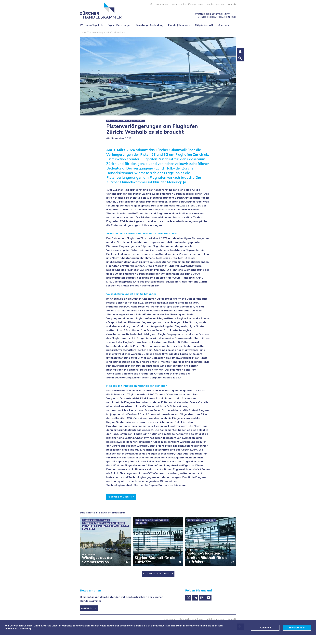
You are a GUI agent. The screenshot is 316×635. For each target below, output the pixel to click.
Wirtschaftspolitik (99, 32)
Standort (138, 121)
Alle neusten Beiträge (156, 574)
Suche (151, 4)
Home (83, 32)
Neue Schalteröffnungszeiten (187, 4)
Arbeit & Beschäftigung (96, 520)
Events (111, 121)
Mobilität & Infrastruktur (113, 526)
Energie (120, 523)
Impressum (169, 619)
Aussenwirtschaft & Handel (98, 523)
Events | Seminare (179, 25)
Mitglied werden (215, 4)
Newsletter (162, 4)
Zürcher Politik (144, 520)
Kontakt (232, 4)
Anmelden (86, 608)
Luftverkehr (119, 32)
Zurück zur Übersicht (121, 496)
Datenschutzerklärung (191, 619)
